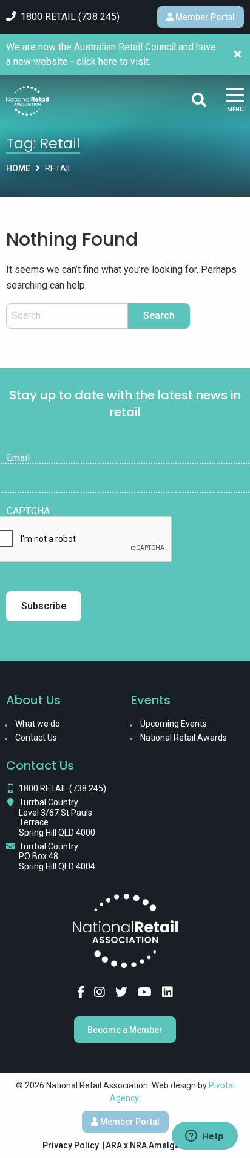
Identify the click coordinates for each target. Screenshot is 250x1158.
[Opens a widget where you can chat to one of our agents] (204, 1137)
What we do (37, 723)
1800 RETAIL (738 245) (62, 788)
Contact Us (36, 737)
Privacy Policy (70, 1145)
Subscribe (43, 606)
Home (18, 168)
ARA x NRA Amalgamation (157, 1145)
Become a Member (125, 1030)
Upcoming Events (173, 723)
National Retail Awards (183, 737)
